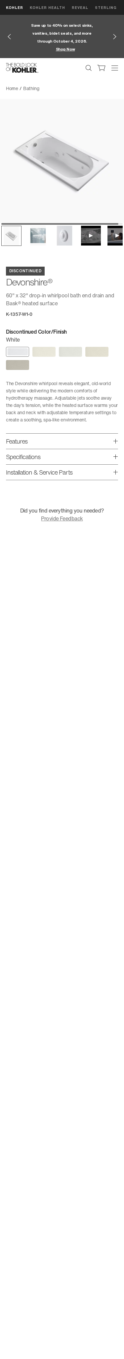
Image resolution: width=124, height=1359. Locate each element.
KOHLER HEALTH (47, 7)
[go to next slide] (114, 36)
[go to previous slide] (9, 36)
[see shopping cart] (101, 68)
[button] (11, 236)
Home (12, 88)
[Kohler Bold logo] (22, 68)
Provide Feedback (62, 518)
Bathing (31, 88)
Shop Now (65, 49)
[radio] (17, 352)
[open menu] (114, 68)
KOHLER (14, 7)
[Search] (89, 68)
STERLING (106, 7)
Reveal (80, 7)
